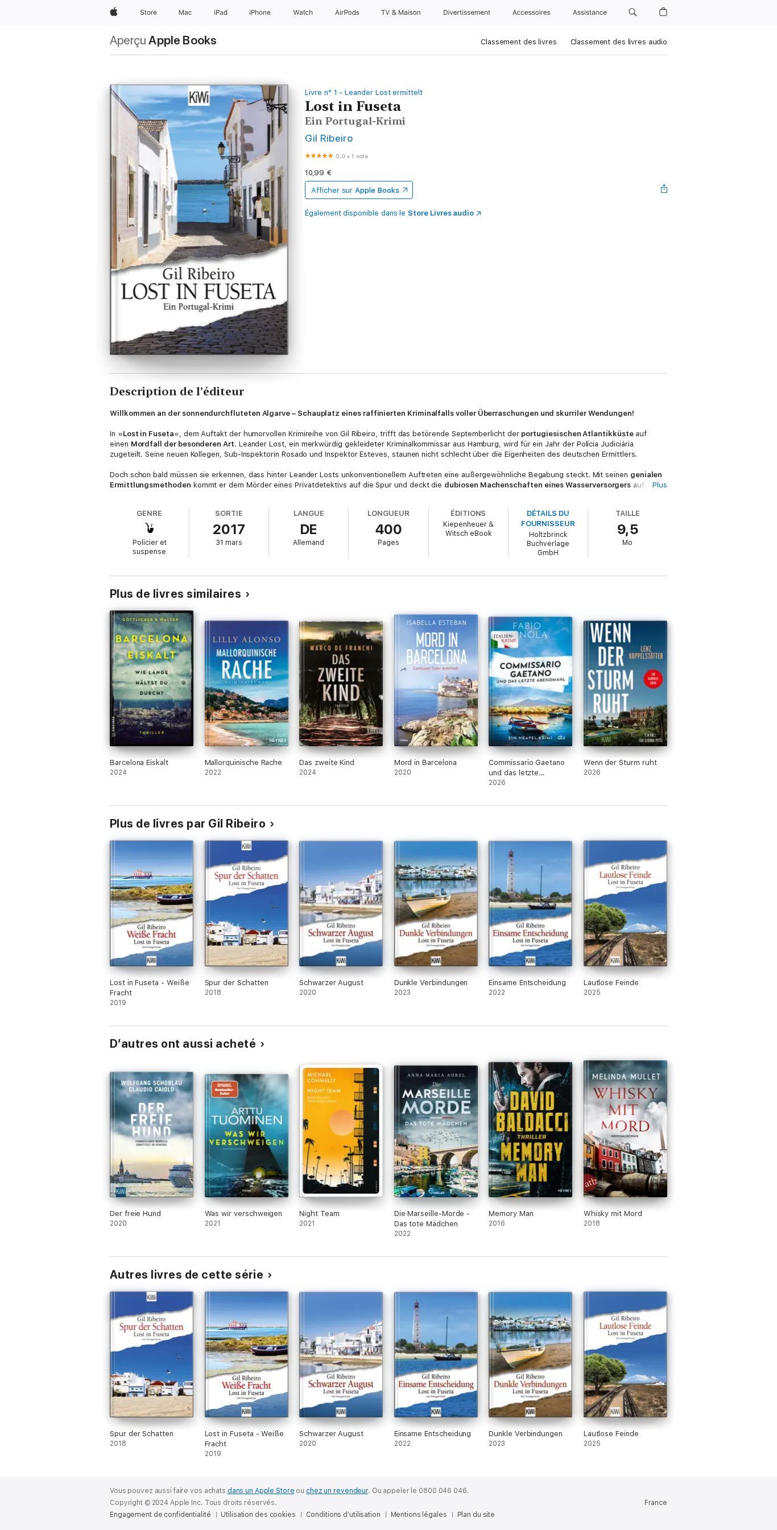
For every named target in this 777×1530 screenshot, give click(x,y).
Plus (659, 485)
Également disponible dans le (389, 213)
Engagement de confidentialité (160, 1515)
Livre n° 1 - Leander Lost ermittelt (364, 92)
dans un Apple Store (261, 1491)
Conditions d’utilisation (343, 1515)
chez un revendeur (337, 1491)
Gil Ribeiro (329, 138)
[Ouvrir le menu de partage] (664, 190)
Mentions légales (419, 1515)
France (655, 1503)
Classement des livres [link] (518, 42)
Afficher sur (355, 190)
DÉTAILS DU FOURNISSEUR (548, 518)
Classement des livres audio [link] (619, 42)
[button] (633, 12)
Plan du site (476, 1515)
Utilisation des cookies (258, 1515)
